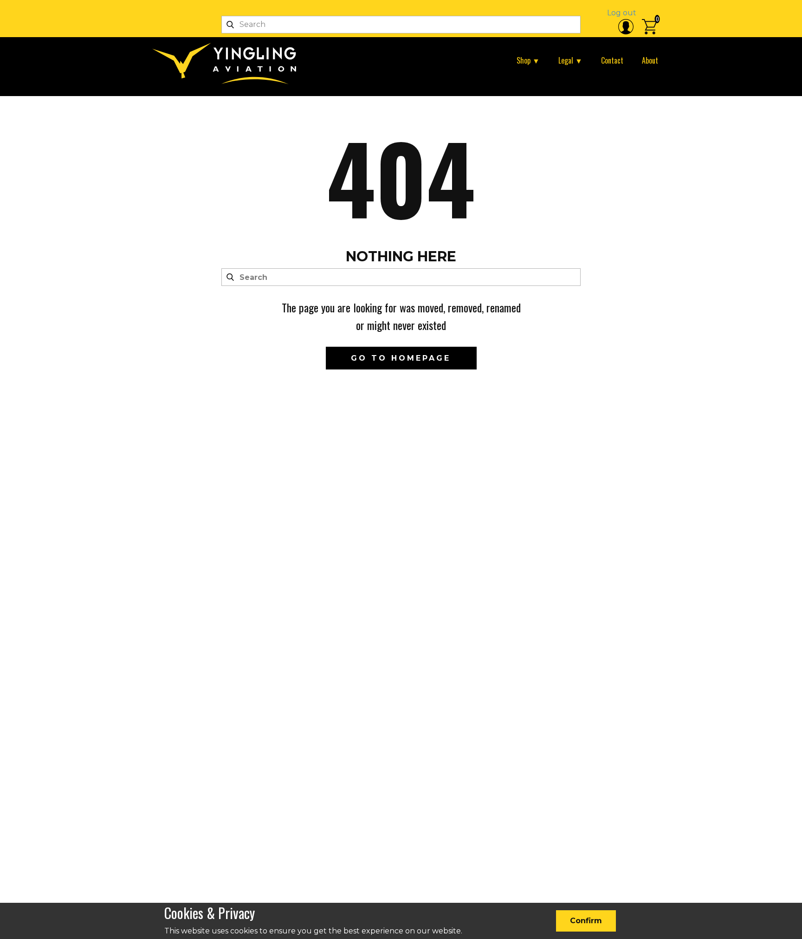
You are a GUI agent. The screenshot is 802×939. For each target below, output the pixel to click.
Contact (612, 60)
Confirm (586, 920)
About (650, 60)
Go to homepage (401, 358)
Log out (621, 12)
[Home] (228, 63)
